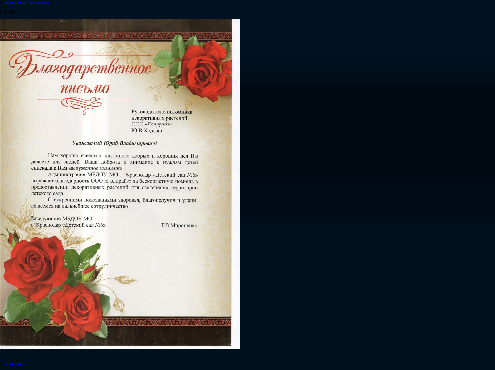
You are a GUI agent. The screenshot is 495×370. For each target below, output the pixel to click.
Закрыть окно (38, 2)
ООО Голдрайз (14, 2)
